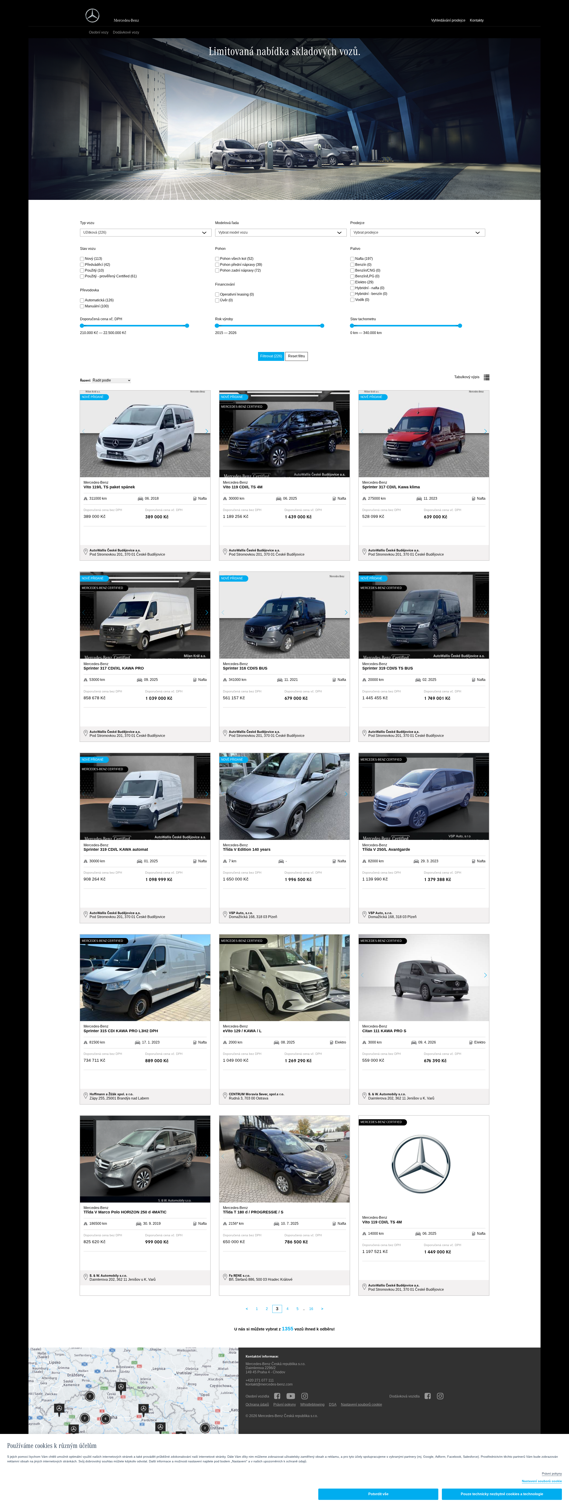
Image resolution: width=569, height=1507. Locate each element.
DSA (333, 1405)
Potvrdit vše (378, 1494)
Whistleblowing (312, 1405)
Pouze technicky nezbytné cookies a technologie (502, 1494)
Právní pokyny (284, 1405)
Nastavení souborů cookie (542, 1481)
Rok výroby (224, 319)
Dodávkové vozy (126, 32)
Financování (225, 285)
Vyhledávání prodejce (448, 21)
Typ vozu (87, 223)
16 (311, 1309)
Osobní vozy (98, 32)
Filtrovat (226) (271, 356)
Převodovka (89, 290)
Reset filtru (296, 356)
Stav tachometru (363, 319)
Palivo (355, 249)
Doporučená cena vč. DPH (101, 319)
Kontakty (477, 21)
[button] (207, 431)
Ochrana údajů (257, 1405)
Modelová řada (227, 223)
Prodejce (357, 223)
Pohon (220, 249)
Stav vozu (88, 249)
